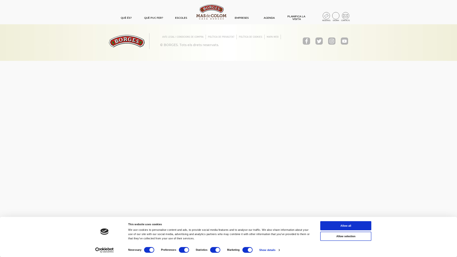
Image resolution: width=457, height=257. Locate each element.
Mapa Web (272, 37)
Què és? (126, 17)
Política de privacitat (221, 37)
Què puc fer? (153, 17)
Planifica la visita (296, 18)
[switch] (184, 250)
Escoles (181, 17)
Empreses (242, 17)
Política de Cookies (250, 37)
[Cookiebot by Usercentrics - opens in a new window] (104, 250)
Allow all (345, 225)
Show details (267, 249)
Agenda (269, 17)
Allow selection (345, 236)
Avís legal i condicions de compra (183, 37)
